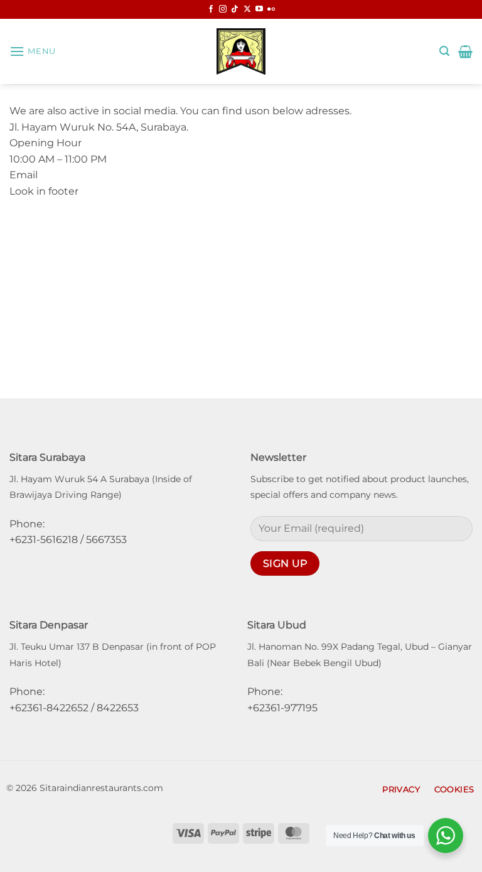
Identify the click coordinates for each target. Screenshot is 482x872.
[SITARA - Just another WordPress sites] (241, 51)
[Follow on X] (247, 9)
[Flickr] (271, 9)
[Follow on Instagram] (223, 9)
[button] (32, 51)
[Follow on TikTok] (234, 9)
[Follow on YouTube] (259, 9)
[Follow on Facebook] (211, 9)
